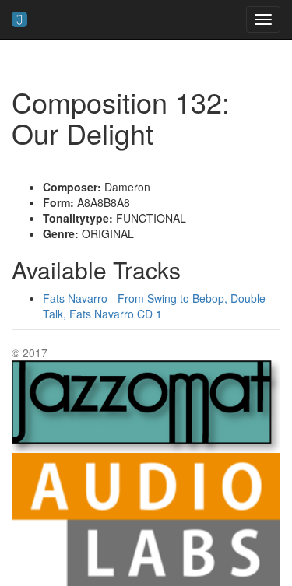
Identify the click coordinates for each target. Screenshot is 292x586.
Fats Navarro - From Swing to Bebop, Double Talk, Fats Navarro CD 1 (154, 305)
